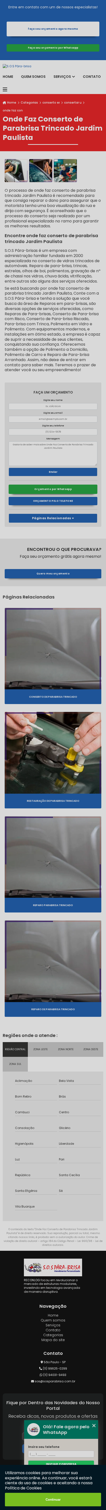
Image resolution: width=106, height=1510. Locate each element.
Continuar (53, 1499)
